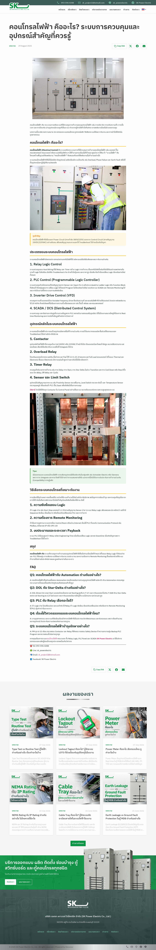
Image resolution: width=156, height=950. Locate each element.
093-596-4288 (67, 2)
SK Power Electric (143, 2)
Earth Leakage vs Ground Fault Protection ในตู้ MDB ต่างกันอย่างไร (123, 817)
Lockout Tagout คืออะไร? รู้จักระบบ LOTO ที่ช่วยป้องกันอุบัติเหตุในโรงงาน (76, 751)
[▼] (144, 9)
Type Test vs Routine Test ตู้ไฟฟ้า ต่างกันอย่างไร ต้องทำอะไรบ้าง (29, 751)
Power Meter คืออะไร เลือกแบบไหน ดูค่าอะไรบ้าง (124, 751)
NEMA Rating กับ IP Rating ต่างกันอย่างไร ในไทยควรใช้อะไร (29, 817)
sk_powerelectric (120, 2)
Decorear (69, 947)
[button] (130, 46)
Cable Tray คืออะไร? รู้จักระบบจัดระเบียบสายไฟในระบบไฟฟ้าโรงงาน (75, 817)
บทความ (12, 46)
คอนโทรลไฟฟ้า (52, 638)
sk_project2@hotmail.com (93, 2)
